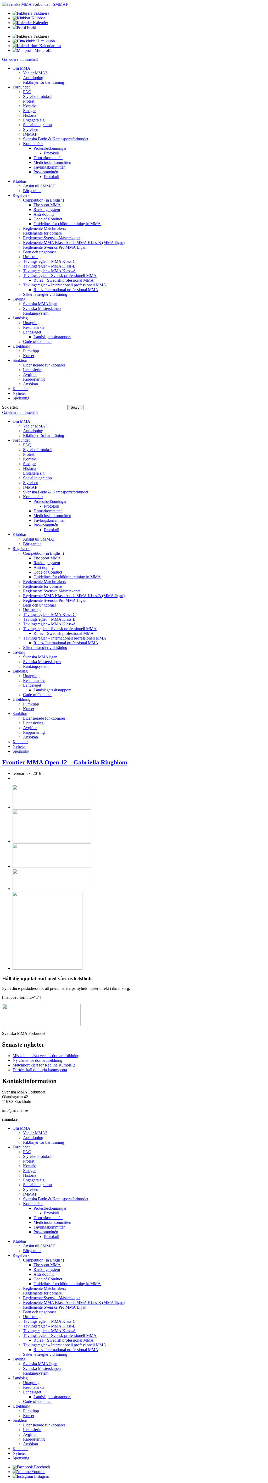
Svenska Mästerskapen (42, 308)
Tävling (19, 299)
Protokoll (51, 153)
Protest (28, 101)
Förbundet (21, 87)
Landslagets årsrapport (52, 337)
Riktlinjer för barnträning (43, 82)
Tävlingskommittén (49, 167)
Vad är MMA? (35, 73)
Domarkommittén (48, 157)
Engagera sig (33, 120)
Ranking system (47, 209)
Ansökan (30, 384)
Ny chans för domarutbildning (37, 1060)
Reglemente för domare (42, 233)
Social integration (37, 125)
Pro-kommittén (46, 172)
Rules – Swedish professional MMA (64, 280)
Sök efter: (10, 407)
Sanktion (20, 360)
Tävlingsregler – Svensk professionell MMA (60, 275)
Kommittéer (33, 143)
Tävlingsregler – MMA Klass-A (49, 271)
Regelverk (21, 195)
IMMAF (30, 134)
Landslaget (32, 332)
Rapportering (34, 379)
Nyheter (19, 393)
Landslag (20, 318)
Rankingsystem (35, 313)
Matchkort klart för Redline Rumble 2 (44, 1065)
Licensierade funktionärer (44, 365)
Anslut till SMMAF (39, 186)
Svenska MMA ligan (40, 304)
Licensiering (33, 370)
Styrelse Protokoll (37, 96)
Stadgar (29, 110)
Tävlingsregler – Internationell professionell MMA (64, 285)
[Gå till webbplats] (52, 807)
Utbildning (21, 346)
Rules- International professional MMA (66, 289)
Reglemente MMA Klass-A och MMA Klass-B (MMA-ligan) (74, 242)
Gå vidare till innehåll (20, 59)
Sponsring (21, 398)
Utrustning (32, 256)
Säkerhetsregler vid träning (45, 294)
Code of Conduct (48, 219)
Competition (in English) (43, 200)
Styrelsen (30, 129)
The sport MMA (47, 205)
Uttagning (31, 322)
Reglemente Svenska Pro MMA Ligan (54, 247)
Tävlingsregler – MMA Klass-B (49, 266)
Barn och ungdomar (39, 252)
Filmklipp (31, 351)
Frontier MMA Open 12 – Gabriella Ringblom (64, 762)
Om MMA (21, 68)
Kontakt (29, 106)
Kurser (28, 355)
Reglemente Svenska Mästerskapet (51, 238)
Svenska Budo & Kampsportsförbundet (55, 139)
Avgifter (30, 374)
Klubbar (19, 181)
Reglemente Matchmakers (44, 228)
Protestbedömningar (50, 148)
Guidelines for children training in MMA (67, 223)
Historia (29, 115)
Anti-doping (33, 77)
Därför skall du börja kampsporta (40, 1070)
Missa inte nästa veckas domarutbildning (46, 1055)
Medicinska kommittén (52, 162)
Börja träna (32, 190)
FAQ (27, 92)
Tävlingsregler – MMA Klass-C (49, 261)
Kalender (20, 388)
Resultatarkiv (34, 327)
